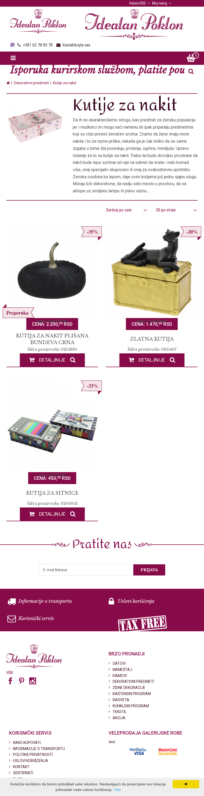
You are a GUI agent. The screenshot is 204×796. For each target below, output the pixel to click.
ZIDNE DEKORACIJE (129, 687)
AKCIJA (119, 718)
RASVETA (121, 700)
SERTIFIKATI (23, 773)
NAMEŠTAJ (122, 669)
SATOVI (119, 663)
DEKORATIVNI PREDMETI (133, 681)
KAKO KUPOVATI (27, 742)
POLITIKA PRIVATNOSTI (33, 754)
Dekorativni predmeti (31, 83)
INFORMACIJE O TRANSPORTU (39, 749)
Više (117, 789)
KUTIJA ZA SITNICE (52, 493)
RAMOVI (120, 676)
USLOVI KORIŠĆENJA (30, 761)
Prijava (149, 570)
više (9, 672)
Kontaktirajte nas (76, 45)
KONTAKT (21, 767)
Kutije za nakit (64, 83)
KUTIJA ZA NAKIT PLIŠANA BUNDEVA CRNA (52, 339)
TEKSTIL (120, 712)
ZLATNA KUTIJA (152, 339)
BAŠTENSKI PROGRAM (132, 694)
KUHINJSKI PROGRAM (131, 706)
